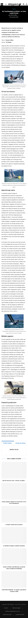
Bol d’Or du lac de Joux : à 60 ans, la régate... (14, 480)
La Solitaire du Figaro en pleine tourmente (14, 545)
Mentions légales (16, 608)
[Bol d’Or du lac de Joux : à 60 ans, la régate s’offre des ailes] (14, 470)
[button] (2, 4)
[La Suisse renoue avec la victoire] (14, 514)
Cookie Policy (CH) (7, 614)
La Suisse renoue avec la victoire (14, 524)
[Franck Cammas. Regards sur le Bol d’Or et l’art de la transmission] (14, 491)
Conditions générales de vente (12, 611)
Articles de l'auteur (21, 443)
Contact (6, 608)
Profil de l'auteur (7, 443)
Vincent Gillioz (13, 15)
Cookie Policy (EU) (20, 614)
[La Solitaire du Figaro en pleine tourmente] (14, 535)
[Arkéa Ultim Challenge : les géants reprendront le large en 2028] (14, 579)
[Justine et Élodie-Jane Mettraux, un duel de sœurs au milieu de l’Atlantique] (14, 556)
